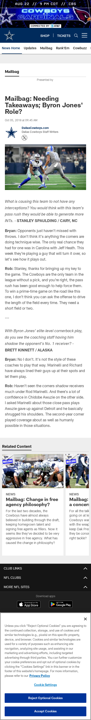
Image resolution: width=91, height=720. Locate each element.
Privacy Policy (39, 675)
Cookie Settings (45, 685)
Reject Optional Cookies (45, 698)
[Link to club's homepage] (9, 33)
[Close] (85, 619)
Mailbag (12, 71)
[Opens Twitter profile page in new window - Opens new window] (24, 138)
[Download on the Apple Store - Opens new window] (29, 605)
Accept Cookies (45, 711)
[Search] (76, 35)
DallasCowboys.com (35, 127)
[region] (45, 666)
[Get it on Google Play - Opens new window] (61, 606)
